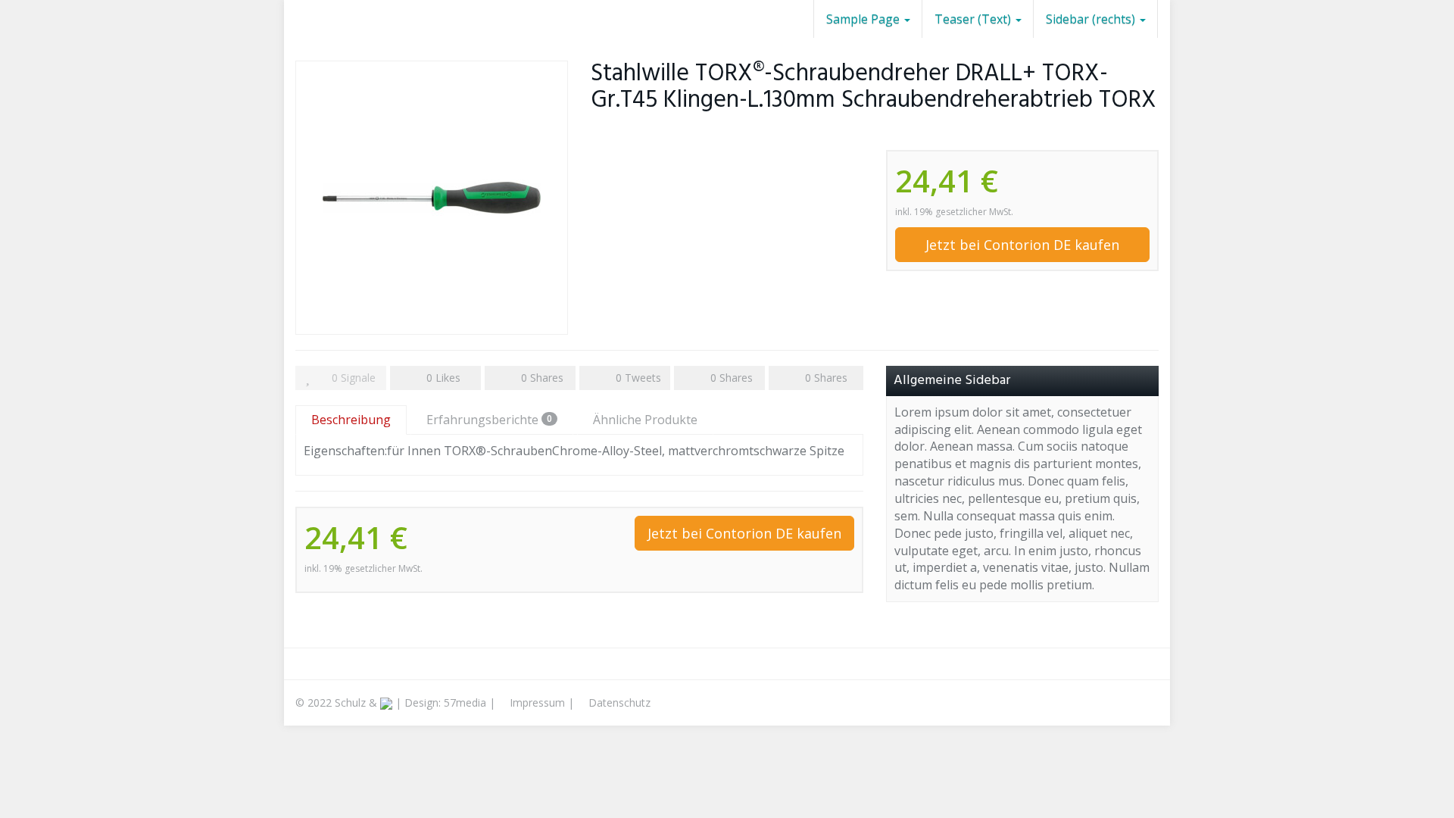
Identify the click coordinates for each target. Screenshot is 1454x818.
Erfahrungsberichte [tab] (489, 419)
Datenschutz (618, 702)
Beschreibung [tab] (351, 419)
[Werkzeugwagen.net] (295, 19)
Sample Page (864, 19)
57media (465, 702)
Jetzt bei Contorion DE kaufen (1022, 245)
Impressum (536, 702)
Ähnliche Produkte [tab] (645, 419)
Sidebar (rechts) (1092, 19)
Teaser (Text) (974, 19)
